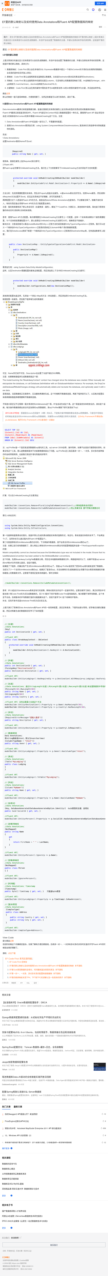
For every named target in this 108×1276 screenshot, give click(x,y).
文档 (4, 1251)
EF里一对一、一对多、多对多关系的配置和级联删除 (30, 973)
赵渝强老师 (6, 1010)
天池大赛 (19, 1251)
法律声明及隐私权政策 (10, 1260)
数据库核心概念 (8, 1168)
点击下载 (12, 953)
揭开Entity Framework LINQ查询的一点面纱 (36, 420)
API (21, 983)
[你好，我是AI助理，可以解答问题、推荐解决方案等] (93, 9)
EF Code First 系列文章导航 (18, 958)
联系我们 (54, 1245)
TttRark (4, 1069)
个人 (104, 15)
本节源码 (78, 966)
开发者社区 (11, 1251)
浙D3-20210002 (26, 1269)
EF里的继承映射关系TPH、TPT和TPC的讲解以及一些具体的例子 (36, 977)
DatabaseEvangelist (9, 1084)
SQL (28, 983)
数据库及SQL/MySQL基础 (13, 1183)
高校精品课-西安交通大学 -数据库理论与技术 (20, 1188)
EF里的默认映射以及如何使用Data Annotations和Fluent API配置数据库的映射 (45, 49)
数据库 (13, 983)
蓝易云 (4, 1040)
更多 (4, 1195)
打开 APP (100, 3)
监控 (35, 983)
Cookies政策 (24, 1260)
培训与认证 (27, 1251)
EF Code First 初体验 (18, 962)
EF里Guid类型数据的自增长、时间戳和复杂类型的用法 (31, 969)
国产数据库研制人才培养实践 (14, 1211)
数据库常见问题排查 (10, 1178)
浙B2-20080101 (27, 1266)
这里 (8, 93)
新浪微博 (15, 1237)
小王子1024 (6, 1025)
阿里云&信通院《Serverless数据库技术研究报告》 (22, 1216)
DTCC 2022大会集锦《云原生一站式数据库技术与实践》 (25, 1221)
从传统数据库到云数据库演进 (14, 1173)
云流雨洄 (5, 1054)
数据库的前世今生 (9, 1163)
